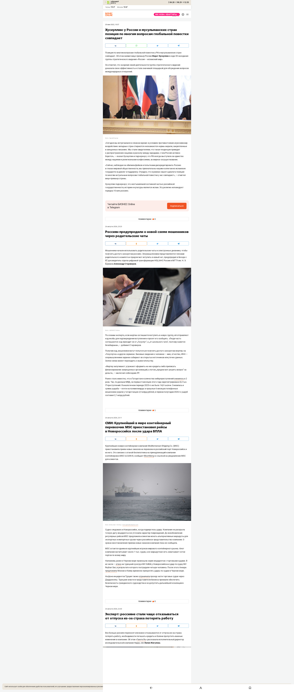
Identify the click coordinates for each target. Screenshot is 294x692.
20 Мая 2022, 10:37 (112, 24)
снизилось (179, 378)
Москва (120, 7)
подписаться (177, 206)
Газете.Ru (141, 639)
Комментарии (147, 219)
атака (118, 564)
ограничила (144, 576)
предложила (111, 571)
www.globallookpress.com (130, 525)
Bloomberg (149, 456)
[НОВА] (166, 14)
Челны (107, 7)
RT (106, 260)
